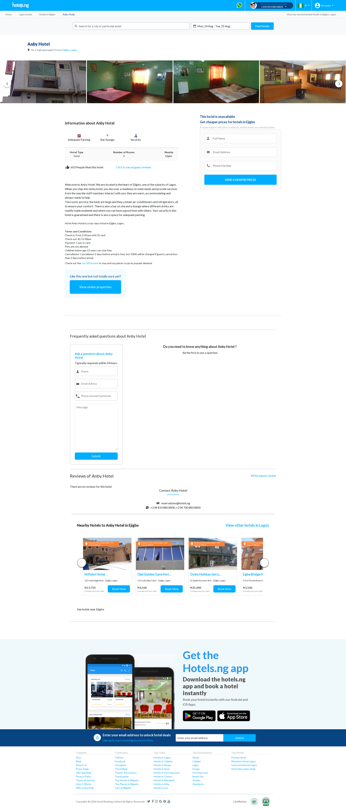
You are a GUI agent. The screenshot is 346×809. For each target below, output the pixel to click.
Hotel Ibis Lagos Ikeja (243, 768)
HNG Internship (85, 787)
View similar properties (95, 287)
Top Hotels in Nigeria (126, 780)
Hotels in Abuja (162, 765)
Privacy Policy (83, 776)
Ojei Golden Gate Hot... (154, 574)
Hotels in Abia (161, 784)
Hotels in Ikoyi (162, 768)
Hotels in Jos (161, 787)
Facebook (120, 761)
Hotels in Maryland (164, 780)
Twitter (119, 757)
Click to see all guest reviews (133, 167)
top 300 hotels (90, 263)
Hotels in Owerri (163, 776)
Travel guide (122, 776)
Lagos (73, 49)
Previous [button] (7, 83)
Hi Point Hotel (95, 574)
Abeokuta (198, 784)
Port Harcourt (200, 772)
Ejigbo (66, 49)
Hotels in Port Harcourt (167, 772)
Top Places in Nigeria (126, 784)
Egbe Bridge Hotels (257, 574)
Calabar (196, 761)
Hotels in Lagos (162, 757)
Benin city (198, 776)
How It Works (84, 784)
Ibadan (196, 780)
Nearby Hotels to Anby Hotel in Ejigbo (108, 525)
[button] (264, 562)
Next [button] (338, 83)
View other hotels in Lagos (247, 525)
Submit (96, 456)
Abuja (195, 757)
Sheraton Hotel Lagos (243, 761)
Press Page (82, 768)
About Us (81, 765)
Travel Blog (121, 768)
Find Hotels (262, 26)
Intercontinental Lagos (244, 765)
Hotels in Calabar (163, 761)
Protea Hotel (238, 757)
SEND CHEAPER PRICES (240, 179)
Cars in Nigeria (123, 787)
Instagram (120, 765)
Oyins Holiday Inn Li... (205, 574)
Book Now (119, 589)
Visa (78, 757)
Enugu (196, 768)
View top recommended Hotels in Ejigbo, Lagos (311, 14)
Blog (78, 761)
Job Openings (84, 772)
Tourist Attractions (126, 772)
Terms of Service (85, 780)
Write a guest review (263, 475)
